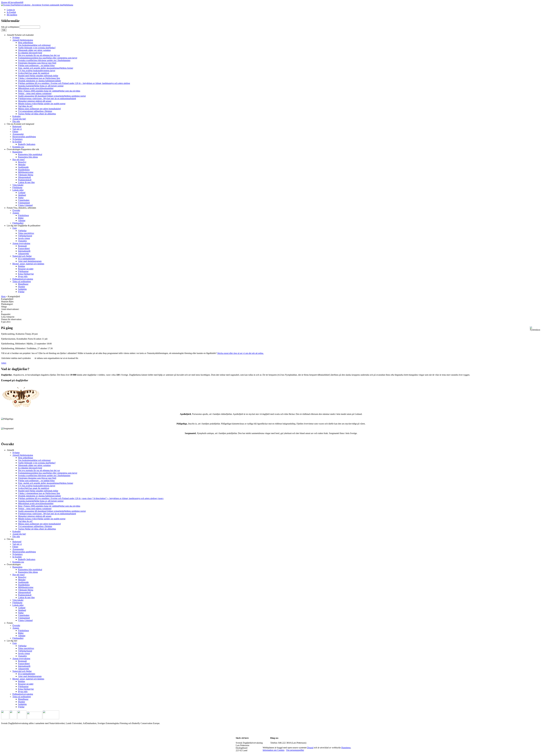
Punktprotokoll (24, 180)
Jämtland (22, 195)
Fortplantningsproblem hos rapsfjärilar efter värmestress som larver (47, 58)
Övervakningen (23, 149)
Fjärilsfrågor (23, 215)
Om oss (20, 124)
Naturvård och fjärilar (22, 256)
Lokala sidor (18, 190)
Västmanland (24, 202)
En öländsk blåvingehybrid (30, 53)
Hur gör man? (18, 159)
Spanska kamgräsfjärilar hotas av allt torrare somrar (41, 86)
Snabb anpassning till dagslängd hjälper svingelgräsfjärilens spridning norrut (52, 96)
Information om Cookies (273, 750)
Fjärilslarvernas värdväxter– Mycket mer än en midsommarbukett (47, 98)
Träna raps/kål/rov (26, 233)
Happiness (346, 747)
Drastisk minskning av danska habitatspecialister (39, 80)
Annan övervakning (21, 243)
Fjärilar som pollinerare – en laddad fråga (36, 65)
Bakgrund (16, 126)
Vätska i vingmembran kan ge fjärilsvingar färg (39, 78)
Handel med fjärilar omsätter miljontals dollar (38, 75)
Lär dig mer (23, 225)
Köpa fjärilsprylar (26, 274)
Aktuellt (20, 35)
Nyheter (16, 37)
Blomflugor (23, 284)
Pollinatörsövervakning (22, 279)
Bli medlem (12, 15)
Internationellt (24, 251)
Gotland (21, 192)
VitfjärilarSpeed (25, 236)
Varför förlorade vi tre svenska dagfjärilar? (37, 47)
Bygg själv (23, 276)
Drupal (310, 747)
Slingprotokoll (24, 177)
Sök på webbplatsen (10, 27)
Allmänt (21, 220)
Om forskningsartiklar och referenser (34, 45)
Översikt (16, 210)
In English (11, 12)
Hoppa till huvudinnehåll (12, 2)
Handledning (24, 169)
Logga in (11, 9)
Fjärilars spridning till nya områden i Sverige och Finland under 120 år (74, 83)
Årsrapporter (18, 134)
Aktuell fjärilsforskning (22, 40)
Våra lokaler (17, 185)
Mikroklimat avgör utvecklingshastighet (35, 88)
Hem (3, 296)
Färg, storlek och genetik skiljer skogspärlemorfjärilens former (45, 68)
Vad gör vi (17, 129)
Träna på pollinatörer (21, 281)
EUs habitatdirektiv (26, 258)
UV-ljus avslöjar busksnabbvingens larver (36, 70)
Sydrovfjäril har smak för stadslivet (33, 73)
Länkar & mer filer (26, 182)
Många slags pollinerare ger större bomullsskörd (39, 108)
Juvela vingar (24, 238)
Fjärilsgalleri (17, 223)
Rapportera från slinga (28, 157)
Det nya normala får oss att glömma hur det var (39, 55)
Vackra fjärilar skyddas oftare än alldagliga (37, 114)
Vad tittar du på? (25, 106)
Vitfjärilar (22, 230)
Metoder (22, 164)
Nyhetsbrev (17, 139)
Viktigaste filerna (25, 175)
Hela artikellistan (25, 42)
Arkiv (3, 363)
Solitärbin (22, 289)
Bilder (21, 218)
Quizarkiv (22, 241)
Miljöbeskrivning (25, 172)
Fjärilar (21, 291)
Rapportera (17, 152)
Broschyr (22, 162)
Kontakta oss (18, 147)
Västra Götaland (25, 205)
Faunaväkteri (24, 248)
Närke (21, 197)
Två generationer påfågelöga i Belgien (35, 111)
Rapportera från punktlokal (30, 154)
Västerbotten (23, 200)
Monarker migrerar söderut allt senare (34, 101)
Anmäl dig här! (19, 119)
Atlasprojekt (23, 253)
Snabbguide (23, 167)
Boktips (21, 266)
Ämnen (15, 213)
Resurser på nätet (25, 269)
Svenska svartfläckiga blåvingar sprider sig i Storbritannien (44, 60)
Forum (21, 208)
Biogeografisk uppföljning (24, 136)
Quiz (14, 228)
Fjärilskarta (17, 187)
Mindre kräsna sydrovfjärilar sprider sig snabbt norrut (41, 103)
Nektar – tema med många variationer (35, 93)
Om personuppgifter (295, 750)
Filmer (15, 131)
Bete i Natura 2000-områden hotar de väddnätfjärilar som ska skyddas (49, 91)
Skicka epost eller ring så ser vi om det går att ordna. (240, 353)
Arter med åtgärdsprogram (29, 261)
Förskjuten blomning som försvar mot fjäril (37, 63)
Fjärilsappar (23, 271)
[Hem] (37, 5)
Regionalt (22, 246)
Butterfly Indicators (26, 144)
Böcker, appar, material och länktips (28, 263)
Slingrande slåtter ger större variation (34, 50)
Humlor (21, 286)
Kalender (16, 116)
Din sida (16, 121)
